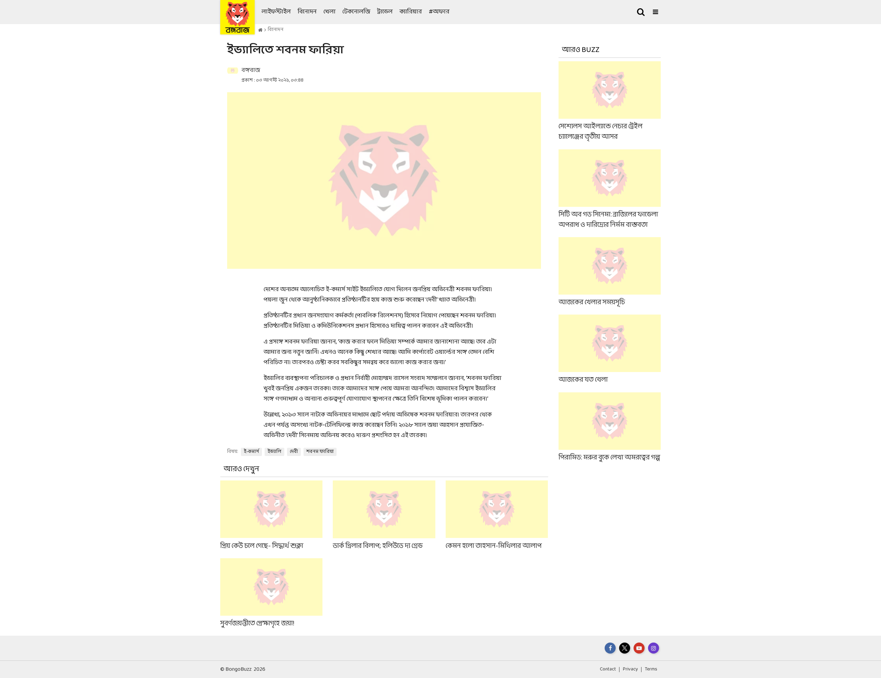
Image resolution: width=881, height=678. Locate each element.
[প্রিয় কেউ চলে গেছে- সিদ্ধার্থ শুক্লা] (271, 515)
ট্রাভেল (385, 12)
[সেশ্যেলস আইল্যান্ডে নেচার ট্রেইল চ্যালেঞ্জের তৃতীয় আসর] (610, 101)
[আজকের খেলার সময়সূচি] (610, 272)
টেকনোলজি (356, 12)
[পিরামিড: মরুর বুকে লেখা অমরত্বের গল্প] (610, 427)
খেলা (329, 12)
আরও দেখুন (241, 469)
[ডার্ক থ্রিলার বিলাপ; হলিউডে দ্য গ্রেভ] (384, 515)
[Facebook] (610, 648)
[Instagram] (653, 648)
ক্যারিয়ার (411, 12)
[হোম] (260, 30)
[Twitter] (624, 648)
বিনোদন (307, 12)
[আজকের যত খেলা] (610, 350)
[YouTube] (639, 648)
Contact (608, 669)
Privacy (630, 669)
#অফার (439, 12)
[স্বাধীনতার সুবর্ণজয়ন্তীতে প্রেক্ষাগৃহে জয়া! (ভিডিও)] (271, 593)
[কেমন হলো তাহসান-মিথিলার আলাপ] (497, 515)
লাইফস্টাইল (276, 12)
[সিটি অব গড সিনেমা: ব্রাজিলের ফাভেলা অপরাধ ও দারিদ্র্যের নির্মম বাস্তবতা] (610, 189)
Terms (651, 669)
